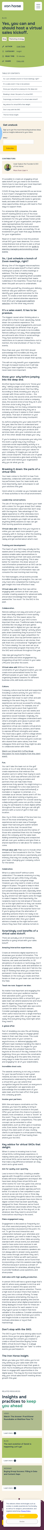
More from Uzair (19, 170)
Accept (22, 1516)
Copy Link (20, 61)
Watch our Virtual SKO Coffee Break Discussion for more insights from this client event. (21, 753)
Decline (22, 1521)
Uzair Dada (21, 46)
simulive (29, 1041)
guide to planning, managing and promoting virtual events (20, 249)
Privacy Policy (25, 1511)
